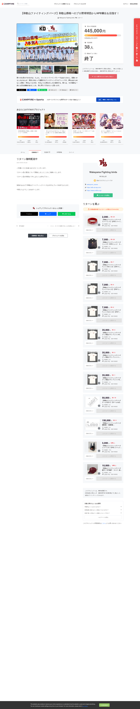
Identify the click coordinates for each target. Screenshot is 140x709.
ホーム (23, 152)
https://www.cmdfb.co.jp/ (94, 190)
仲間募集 (59, 152)
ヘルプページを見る (103, 517)
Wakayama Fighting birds (67, 18)
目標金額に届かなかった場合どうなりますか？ (97, 510)
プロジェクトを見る (58, 235)
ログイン (125, 4)
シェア (33, 90)
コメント (71, 152)
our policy (85, 706)
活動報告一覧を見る (38, 235)
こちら (104, 523)
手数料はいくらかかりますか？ (93, 507)
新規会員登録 (134, 4)
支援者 (47, 152)
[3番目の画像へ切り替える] (47, 70)
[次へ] (76, 44)
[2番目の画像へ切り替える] (35, 70)
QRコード (74, 90)
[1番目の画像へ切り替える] (22, 70)
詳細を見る (89, 230)
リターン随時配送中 (27, 158)
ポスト (22, 90)
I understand (104, 705)
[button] (108, 99)
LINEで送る (43, 90)
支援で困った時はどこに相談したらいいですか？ (97, 513)
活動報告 (35, 152)
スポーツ (80, 18)
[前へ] (18, 44)
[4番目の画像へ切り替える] (60, 70)
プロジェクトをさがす (80, 4)
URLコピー (54, 90)
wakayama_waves (92, 184)
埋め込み (64, 90)
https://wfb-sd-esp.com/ (94, 187)
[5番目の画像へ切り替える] (72, 70)
